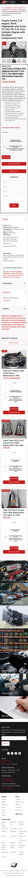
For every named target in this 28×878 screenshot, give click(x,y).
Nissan (3, 807)
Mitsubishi (4, 804)
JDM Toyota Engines (16, 271)
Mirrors (3, 843)
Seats (20, 843)
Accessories (19, 810)
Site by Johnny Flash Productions (14, 875)
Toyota (13, 273)
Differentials (5, 828)
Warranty (18, 870)
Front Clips (19, 807)
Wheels (18, 804)
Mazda (3, 802)
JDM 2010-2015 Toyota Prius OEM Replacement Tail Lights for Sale (13, 512)
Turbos (3, 857)
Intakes (3, 836)
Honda (3, 799)
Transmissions (20, 802)
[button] (24, 2)
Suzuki (3, 812)
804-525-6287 (6, 761)
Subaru (3, 810)
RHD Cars (19, 814)
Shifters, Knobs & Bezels (3, 847)
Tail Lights (13, 852)
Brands (3, 797)
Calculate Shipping (14, 164)
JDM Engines (8, 7)
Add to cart (6, 157)
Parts (17, 797)
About (3, 870)
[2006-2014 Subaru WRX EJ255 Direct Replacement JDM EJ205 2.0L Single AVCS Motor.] (14, 359)
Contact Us (23, 870)
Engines (18, 799)
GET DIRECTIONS (7, 789)
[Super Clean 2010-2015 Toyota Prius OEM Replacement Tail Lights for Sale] (14, 429)
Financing (12, 870)
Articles (7, 870)
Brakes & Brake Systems (3, 824)
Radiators (13, 843)
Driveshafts (13, 828)
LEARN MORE (6, 300)
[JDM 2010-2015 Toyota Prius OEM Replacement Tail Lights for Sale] (14, 498)
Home (2, 7)
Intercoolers (13, 836)
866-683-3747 (6, 764)
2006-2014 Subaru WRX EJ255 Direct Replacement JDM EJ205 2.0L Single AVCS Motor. (13, 376)
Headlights (13, 831)
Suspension (4, 852)
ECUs (20, 828)
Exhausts (4, 831)
